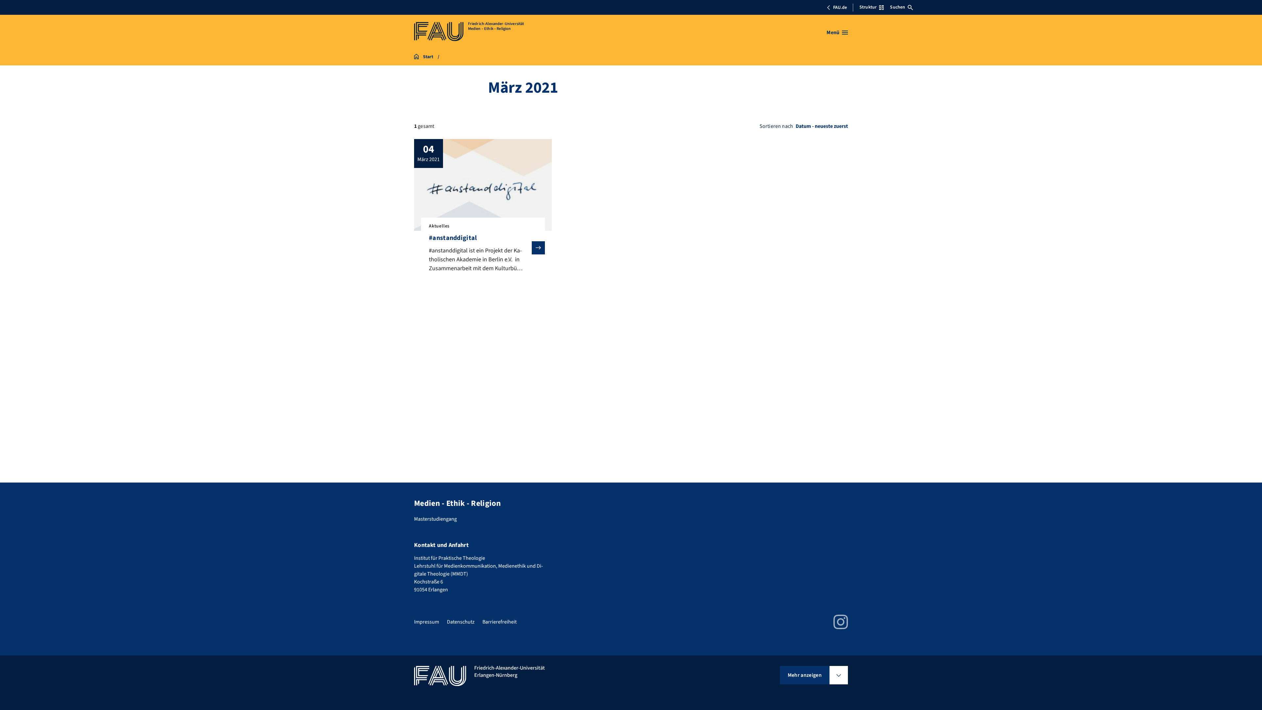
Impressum (426, 622)
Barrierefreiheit (499, 622)
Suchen (897, 7)
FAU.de (840, 7)
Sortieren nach (776, 126)
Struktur (867, 7)
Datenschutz (461, 622)
